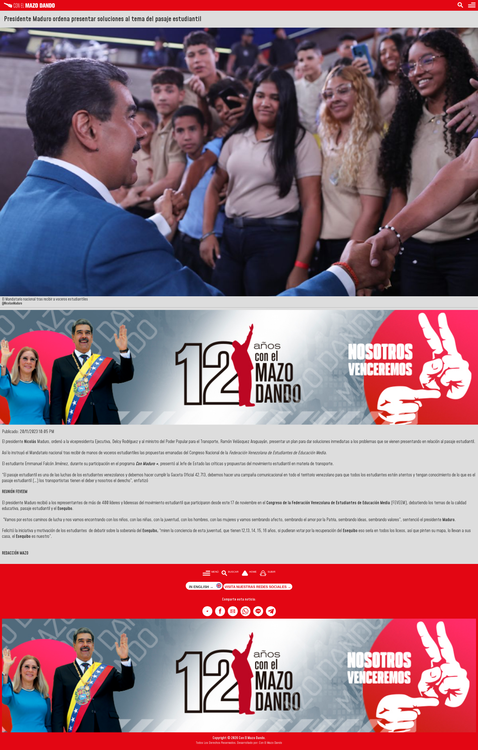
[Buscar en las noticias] (460, 5)
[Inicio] (27, 6)
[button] (207, 611)
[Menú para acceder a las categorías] (472, 5)
